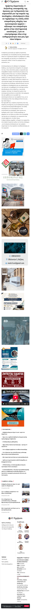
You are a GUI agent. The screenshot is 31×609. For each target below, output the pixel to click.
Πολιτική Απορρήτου (7, 606)
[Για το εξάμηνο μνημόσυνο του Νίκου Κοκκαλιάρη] (25, 493)
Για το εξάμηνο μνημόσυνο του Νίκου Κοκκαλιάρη (15, 449)
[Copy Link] (15, 43)
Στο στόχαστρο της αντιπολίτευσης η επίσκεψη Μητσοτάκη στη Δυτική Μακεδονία (11, 500)
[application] (15, 397)
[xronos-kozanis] (12, 1)
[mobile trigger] (3, 1)
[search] (25, 1)
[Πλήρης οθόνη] (27, 404)
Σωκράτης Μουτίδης (26, 531)
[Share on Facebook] (8, 43)
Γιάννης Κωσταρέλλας (20, 531)
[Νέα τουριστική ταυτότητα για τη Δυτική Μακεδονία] (25, 509)
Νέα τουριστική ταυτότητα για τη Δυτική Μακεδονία (15, 457)
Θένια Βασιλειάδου (20, 542)
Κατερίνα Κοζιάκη (27, 542)
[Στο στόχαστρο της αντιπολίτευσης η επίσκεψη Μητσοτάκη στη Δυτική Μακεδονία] (25, 500)
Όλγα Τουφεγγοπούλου (21, 552)
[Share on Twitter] (11, 43)
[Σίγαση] (25, 404)
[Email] (13, 43)
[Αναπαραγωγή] (3, 404)
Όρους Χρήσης (18, 606)
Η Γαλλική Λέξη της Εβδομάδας (10, 442)
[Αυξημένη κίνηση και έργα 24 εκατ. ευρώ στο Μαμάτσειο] (25, 485)
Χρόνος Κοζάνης (13, 47)
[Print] (18, 43)
